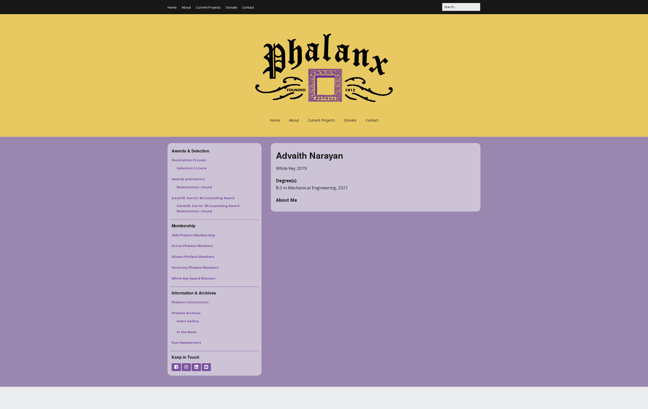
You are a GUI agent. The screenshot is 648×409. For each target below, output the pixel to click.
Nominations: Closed (194, 187)
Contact (248, 7)
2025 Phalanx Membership (193, 235)
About (186, 7)
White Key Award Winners (193, 278)
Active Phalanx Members (192, 245)
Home (172, 7)
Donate (231, 7)
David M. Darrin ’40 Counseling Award (203, 198)
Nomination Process (189, 160)
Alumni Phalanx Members (193, 256)
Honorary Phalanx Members (195, 267)
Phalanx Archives (186, 313)
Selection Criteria (192, 168)
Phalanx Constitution (190, 302)
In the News (187, 332)
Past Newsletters (186, 342)
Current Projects (208, 7)
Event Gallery (188, 321)
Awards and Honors (188, 179)
